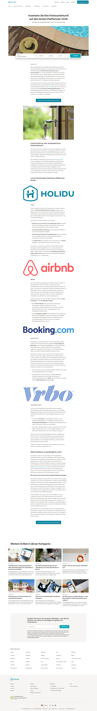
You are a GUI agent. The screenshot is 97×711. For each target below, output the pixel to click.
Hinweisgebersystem (70, 708)
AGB (64, 636)
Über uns (57, 2)
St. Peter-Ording (45, 658)
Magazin (73, 2)
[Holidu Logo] (14, 2)
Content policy (62, 708)
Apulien (12, 661)
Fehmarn (28, 661)
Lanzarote (73, 668)
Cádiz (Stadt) (44, 665)
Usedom (28, 658)
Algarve (58, 658)
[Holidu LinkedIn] (53, 705)
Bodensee (43, 652)
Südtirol (27, 665)
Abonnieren (64, 626)
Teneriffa (12, 665)
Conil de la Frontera (76, 658)
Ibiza (42, 661)
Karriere (63, 2)
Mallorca (73, 652)
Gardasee (28, 655)
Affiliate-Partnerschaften (35, 692)
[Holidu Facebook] (55, 705)
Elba (72, 661)
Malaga (42, 655)
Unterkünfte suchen (83, 2)
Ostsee (12, 652)
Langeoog (73, 665)
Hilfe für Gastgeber (34, 688)
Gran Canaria (59, 668)
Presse (67, 2)
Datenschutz (54, 708)
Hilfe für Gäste (33, 686)
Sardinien (12, 658)
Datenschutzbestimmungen (33, 637)
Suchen (75, 55)
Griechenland (13, 668)
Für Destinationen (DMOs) (55, 690)
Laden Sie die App (74, 686)
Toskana (12, 655)
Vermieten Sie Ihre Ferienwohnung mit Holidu (48, 100)
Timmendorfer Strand (61, 661)
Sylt (57, 652)
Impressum (45, 708)
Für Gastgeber (53, 686)
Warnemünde (29, 668)
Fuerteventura (44, 668)
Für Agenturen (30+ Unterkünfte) (57, 688)
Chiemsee (58, 665)
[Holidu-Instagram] (50, 705)
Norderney (58, 655)
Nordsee (28, 652)
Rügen (72, 655)
